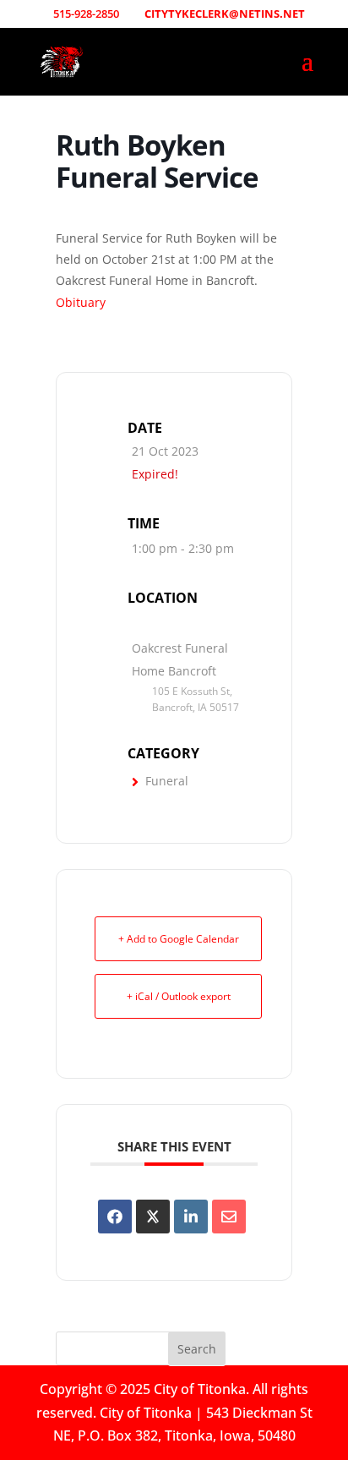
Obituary (81, 302)
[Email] (229, 1216)
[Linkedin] (191, 1216)
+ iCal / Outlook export (179, 996)
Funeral (166, 781)
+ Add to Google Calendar (178, 939)
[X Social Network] (153, 1216)
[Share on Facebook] (115, 1216)
